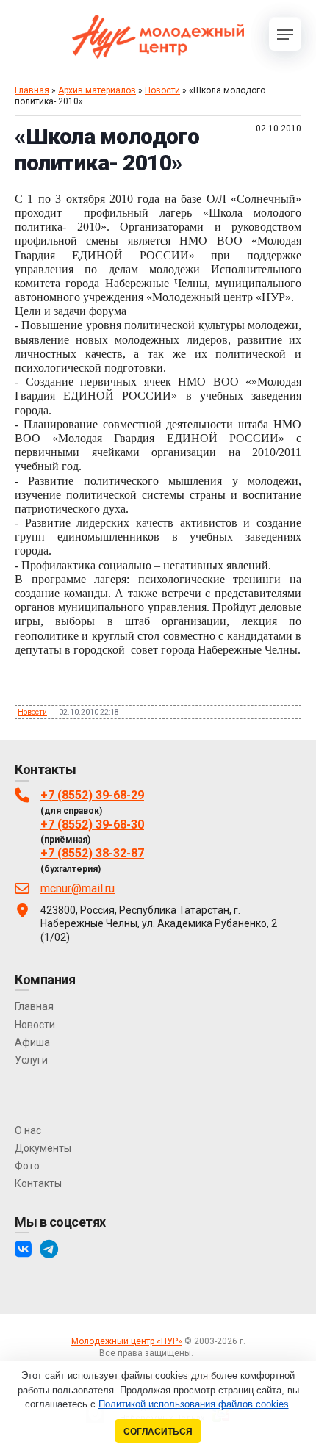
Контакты (38, 1183)
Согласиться (158, 1431)
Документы (43, 1148)
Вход (206, 1353)
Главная (32, 90)
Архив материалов (97, 90)
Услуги (31, 1060)
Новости (162, 90)
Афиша (32, 1042)
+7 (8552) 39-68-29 (92, 795)
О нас (28, 1130)
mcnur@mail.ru (77, 888)
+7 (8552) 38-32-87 (92, 853)
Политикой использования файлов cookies (193, 1404)
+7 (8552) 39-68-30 (92, 825)
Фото (27, 1166)
